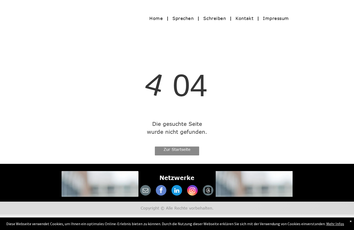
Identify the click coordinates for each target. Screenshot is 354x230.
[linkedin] (176, 191)
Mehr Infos (335, 223)
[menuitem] (157, 18)
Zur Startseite (177, 149)
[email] (145, 191)
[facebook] (161, 191)
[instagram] (192, 191)
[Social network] (208, 191)
